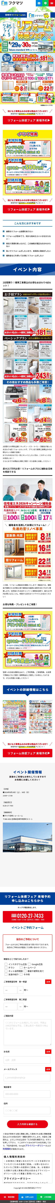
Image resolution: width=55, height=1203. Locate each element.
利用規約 (7, 1148)
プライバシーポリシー (35, 1145)
